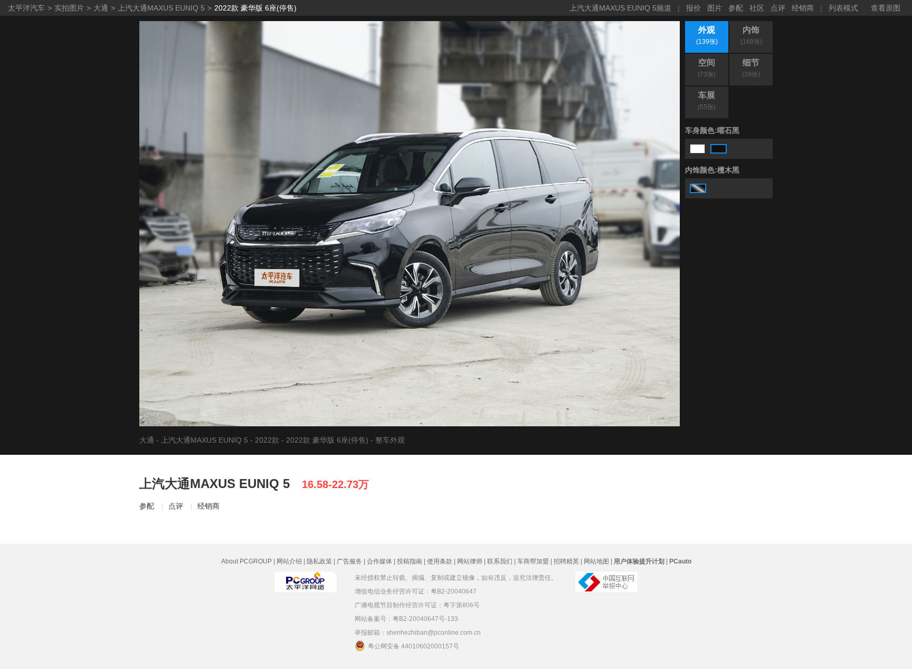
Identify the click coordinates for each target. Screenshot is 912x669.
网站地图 (596, 561)
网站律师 (469, 561)
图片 (714, 8)
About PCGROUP (246, 561)
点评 (778, 8)
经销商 (803, 8)
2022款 (267, 440)
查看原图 (885, 8)
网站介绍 (289, 561)
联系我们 (499, 561)
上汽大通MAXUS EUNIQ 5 (161, 8)
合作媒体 (379, 561)
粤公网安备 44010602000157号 (413, 646)
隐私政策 (319, 561)
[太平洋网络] (305, 582)
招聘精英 (566, 561)
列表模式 (843, 8)
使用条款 (439, 561)
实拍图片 (69, 8)
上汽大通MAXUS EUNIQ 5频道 (620, 8)
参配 (735, 8)
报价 (693, 8)
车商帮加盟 (533, 561)
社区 (756, 8)
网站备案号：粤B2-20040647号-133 (406, 619)
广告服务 (349, 561)
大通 (100, 8)
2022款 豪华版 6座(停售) (255, 8)
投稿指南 (409, 561)
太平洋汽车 (26, 8)
